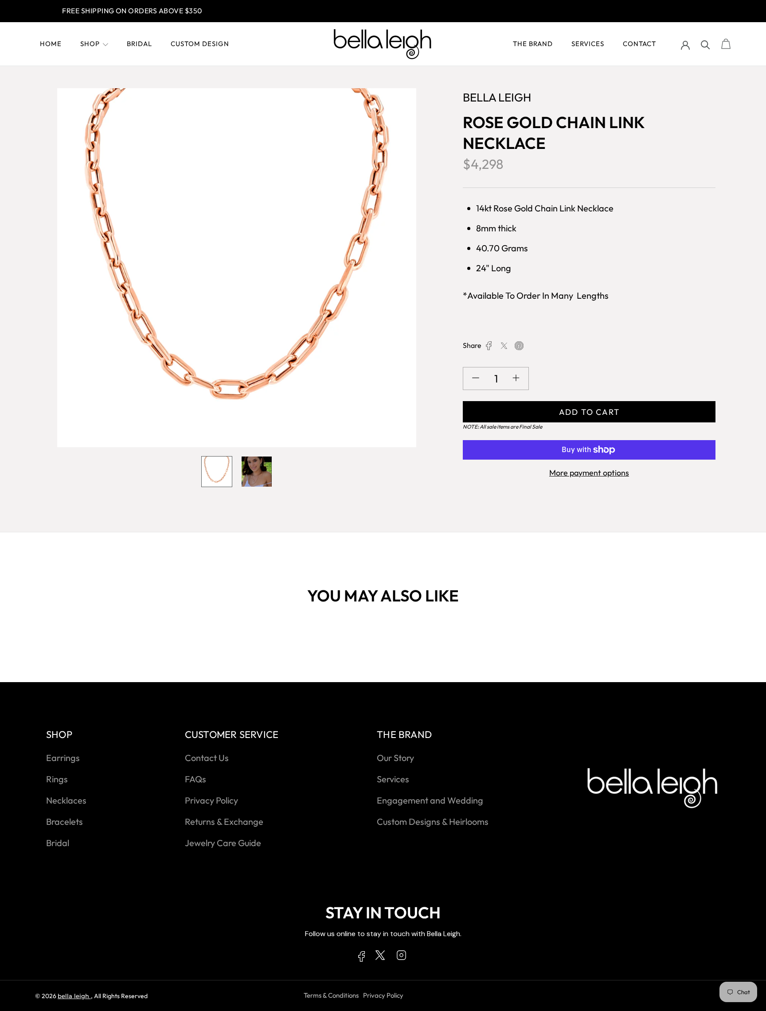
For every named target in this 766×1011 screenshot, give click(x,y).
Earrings (63, 757)
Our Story (395, 757)
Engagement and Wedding (430, 800)
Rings (57, 779)
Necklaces (66, 800)
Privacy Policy (211, 800)
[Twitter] (504, 345)
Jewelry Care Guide (223, 842)
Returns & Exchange (224, 821)
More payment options (589, 473)
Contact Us (207, 757)
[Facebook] (489, 345)
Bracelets (64, 821)
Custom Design (200, 43)
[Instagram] (401, 957)
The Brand (533, 43)
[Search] (705, 44)
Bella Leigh (74, 995)
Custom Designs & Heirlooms (433, 821)
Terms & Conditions (331, 995)
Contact (639, 43)
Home (51, 43)
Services (587, 43)
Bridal (139, 43)
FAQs (195, 779)
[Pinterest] (519, 345)
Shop (90, 43)
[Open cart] (726, 44)
